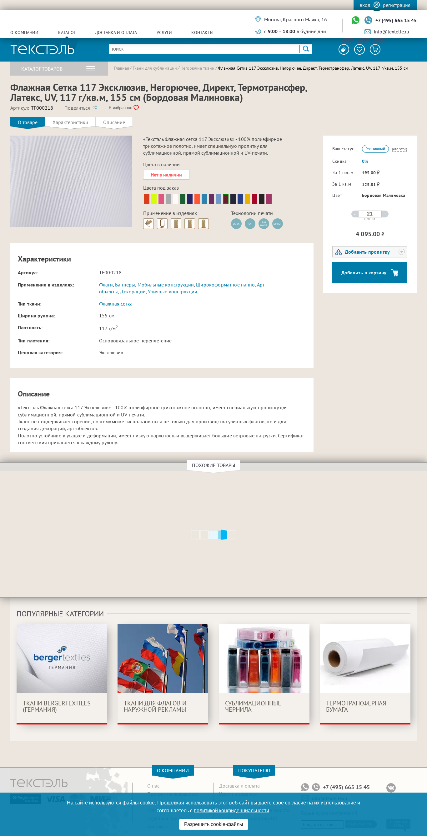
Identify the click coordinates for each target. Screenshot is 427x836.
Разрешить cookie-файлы (213, 824)
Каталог (67, 32)
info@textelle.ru (391, 31)
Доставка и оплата (116, 32)
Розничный (375, 149)
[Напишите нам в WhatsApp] (355, 20)
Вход (365, 4)
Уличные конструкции (172, 291)
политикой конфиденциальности (231, 810)
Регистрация (396, 4)
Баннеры (125, 284)
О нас (153, 786)
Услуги (164, 32)
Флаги (106, 284)
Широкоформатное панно (225, 284)
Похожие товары (213, 465)
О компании (24, 32)
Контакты (202, 32)
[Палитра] (344, 49)
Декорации (132, 291)
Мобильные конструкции (166, 284)
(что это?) (399, 149)
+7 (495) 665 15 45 (396, 20)
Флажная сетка (116, 304)
